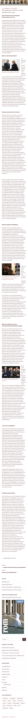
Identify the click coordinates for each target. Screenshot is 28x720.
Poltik (15, 705)
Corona (4, 700)
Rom (19, 705)
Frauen (9, 700)
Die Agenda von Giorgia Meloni (9, 658)
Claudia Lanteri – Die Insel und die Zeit (10, 653)
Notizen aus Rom (10, 2)
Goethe (14, 700)
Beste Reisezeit (5, 582)
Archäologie (12, 698)
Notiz (3, 687)
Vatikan (11, 708)
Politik (14, 558)
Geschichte (4, 671)
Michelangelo (16, 703)
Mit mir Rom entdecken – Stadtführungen (11, 587)
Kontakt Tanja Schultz (7, 584)
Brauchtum (4, 669)
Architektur (5, 698)
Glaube (3, 677)
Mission (23, 703)
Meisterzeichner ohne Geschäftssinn (10, 650)
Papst (4, 705)
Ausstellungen (5, 666)
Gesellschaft (7, 558)
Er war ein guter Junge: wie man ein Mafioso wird (13, 655)
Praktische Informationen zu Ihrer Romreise (12, 589)
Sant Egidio (5, 708)
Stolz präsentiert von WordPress (8, 716)
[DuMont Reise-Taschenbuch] (13, 633)
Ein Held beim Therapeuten (8, 647)
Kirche (4, 703)
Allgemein (6, 684)
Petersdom (9, 705)
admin (15, 8)
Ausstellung (20, 698)
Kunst (3, 682)
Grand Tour (20, 700)
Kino (3, 679)
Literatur (9, 703)
